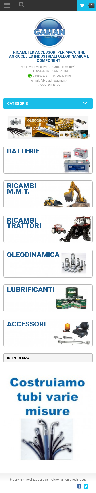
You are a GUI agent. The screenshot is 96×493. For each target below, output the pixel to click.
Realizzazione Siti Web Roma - (45, 479)
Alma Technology (75, 479)
